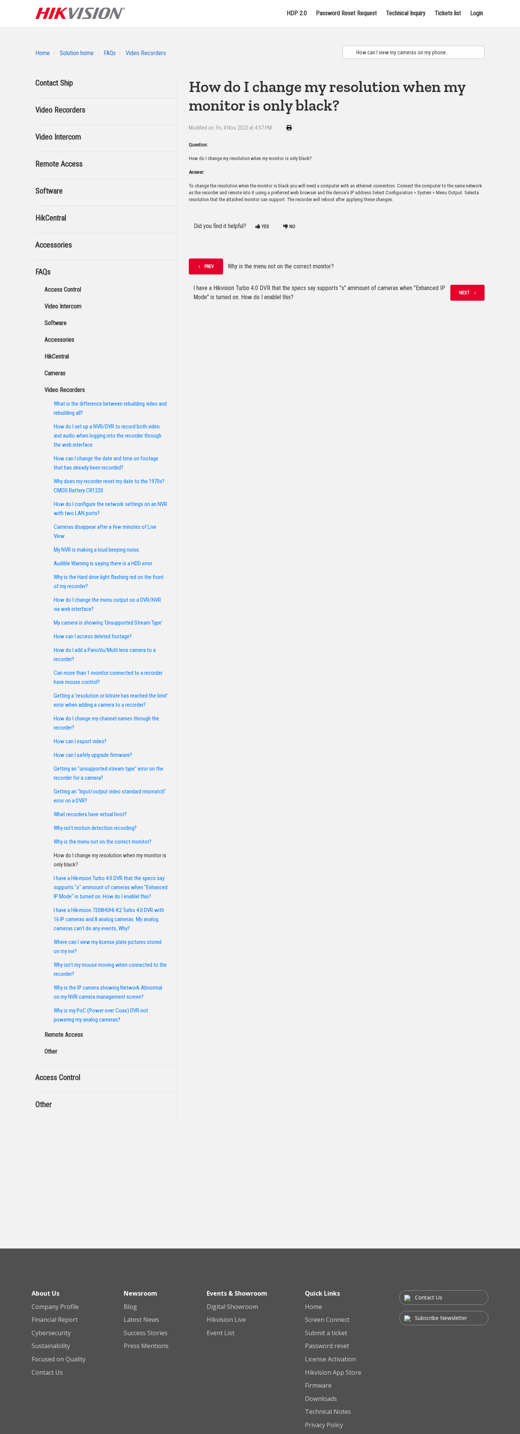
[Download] (246, 637)
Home (42, 53)
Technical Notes (328, 1412)
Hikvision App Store (333, 1372)
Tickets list (448, 13)
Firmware (318, 1385)
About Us (45, 1293)
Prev (209, 266)
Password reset (327, 1346)
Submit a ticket (326, 1333)
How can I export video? (80, 741)
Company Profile (55, 1307)
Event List (220, 1333)
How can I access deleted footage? (93, 636)
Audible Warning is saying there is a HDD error (103, 563)
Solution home (77, 53)
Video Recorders (146, 53)
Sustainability (51, 1346)
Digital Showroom (232, 1307)
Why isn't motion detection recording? (95, 828)
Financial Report (55, 1320)
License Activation (330, 1359)
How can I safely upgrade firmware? (93, 755)
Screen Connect (327, 1320)
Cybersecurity (51, 1333)
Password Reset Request (346, 13)
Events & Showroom (237, 1293)
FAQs (110, 53)
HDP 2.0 (297, 13)
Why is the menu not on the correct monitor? (103, 841)
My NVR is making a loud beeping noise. (97, 549)
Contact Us (47, 1372)
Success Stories (145, 1333)
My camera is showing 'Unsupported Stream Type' (108, 622)
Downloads (321, 1399)
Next (464, 292)
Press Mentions (146, 1346)
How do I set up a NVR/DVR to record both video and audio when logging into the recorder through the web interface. (107, 435)
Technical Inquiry (406, 13)
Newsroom (140, 1293)
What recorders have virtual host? (90, 814)
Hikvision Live (226, 1320)
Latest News (141, 1320)
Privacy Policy (324, 1425)
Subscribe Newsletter (440, 1317)
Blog (130, 1307)
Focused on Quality (59, 1359)
